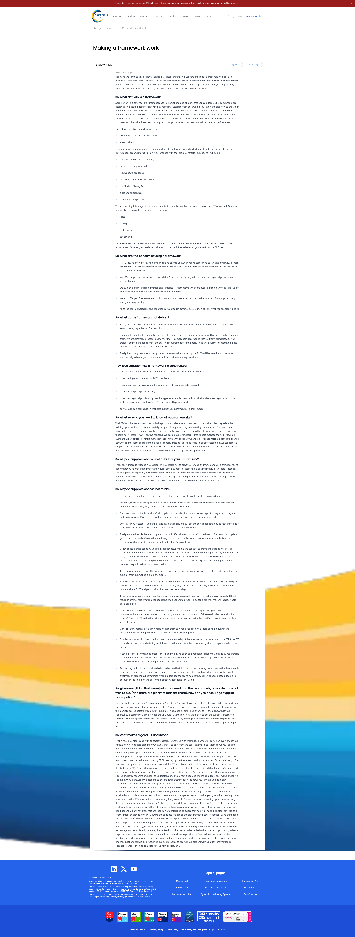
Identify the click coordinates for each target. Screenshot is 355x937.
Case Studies (250, 894)
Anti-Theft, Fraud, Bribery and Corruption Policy (191, 929)
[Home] (94, 28)
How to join (182, 887)
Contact (208, 16)
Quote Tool (182, 880)
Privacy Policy (156, 929)
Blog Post (234, 64)
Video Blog (253, 64)
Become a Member (253, 16)
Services (131, 16)
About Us (117, 16)
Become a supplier (182, 894)
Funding (172, 16)
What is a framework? (216, 887)
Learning (159, 16)
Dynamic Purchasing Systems (216, 894)
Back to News (104, 64)
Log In (240, 16)
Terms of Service (137, 929)
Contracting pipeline (216, 880)
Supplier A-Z (250, 887)
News (197, 16)
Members (144, 16)
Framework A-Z (250, 880)
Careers (185, 16)
